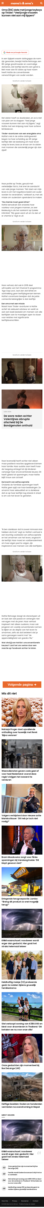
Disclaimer (25, 1201)
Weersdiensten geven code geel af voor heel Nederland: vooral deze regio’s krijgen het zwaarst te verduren (20, 775)
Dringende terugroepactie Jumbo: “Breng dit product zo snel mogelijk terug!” (20, 901)
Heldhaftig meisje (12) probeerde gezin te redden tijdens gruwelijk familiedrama (19, 985)
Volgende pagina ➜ (22, 684)
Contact (35, 1201)
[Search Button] (41, 3)
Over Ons (5, 1201)
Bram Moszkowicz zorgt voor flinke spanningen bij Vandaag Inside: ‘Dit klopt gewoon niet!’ (20, 860)
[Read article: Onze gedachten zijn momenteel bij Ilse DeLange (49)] (22, 1048)
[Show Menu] (3, 3)
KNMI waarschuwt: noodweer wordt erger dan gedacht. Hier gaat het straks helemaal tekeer (20, 943)
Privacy (14, 1201)
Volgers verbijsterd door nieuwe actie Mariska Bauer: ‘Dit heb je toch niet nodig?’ (21, 818)
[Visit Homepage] (22, 3)
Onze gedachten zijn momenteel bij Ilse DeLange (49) (23, 1167)
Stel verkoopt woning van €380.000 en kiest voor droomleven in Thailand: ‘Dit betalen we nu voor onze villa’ (22, 1026)
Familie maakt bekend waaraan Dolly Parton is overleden (25, 1173)
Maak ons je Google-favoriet (16, 52)
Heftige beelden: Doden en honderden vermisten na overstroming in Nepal (22, 1105)
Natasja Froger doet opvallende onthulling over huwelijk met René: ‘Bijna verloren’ (19, 732)
